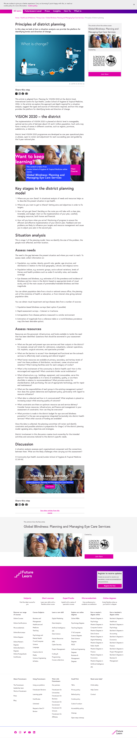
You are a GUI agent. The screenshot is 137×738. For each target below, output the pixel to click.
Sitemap (74, 713)
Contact (93, 694)
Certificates (36, 699)
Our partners (56, 685)
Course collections (58, 660)
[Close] (134, 5)
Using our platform (39, 685)
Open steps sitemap (77, 718)
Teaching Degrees (77, 628)
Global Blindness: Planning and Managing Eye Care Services (65, 18)
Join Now (104, 74)
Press (47, 11)
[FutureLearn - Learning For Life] (117, 732)
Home (17, 18)
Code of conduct (76, 704)
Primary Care (41, 18)
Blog (15, 700)
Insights (57, 11)
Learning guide (37, 694)
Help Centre (94, 690)
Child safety (94, 685)
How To (67, 11)
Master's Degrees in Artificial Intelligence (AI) (97, 664)
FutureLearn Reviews (39, 690)
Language (36, 647)
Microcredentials (19, 628)
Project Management (58, 649)
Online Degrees (18, 637)
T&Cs (73, 685)
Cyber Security (56, 644)
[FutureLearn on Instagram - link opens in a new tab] (20, 732)
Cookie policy (75, 699)
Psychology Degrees (77, 623)
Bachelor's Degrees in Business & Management (116, 658)
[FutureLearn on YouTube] (29, 732)
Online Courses (18, 618)
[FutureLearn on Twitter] (24, 732)
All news (17, 11)
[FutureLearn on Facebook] (16, 732)
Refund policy (75, 694)
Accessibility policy (77, 708)
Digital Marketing (57, 618)
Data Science (56, 634)
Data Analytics (56, 623)
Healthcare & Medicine (28, 18)
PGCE (73, 644)
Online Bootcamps (19, 632)
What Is (77, 11)
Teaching (35, 630)
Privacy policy (75, 690)
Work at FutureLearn (20, 691)
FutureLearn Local (33, 11)
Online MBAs (75, 618)
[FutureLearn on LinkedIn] (34, 732)
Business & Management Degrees (75, 658)
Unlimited (36, 704)
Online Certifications (20, 623)
